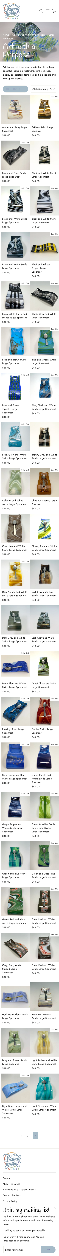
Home (6, 35)
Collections (18, 35)
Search (6, 1178)
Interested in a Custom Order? (19, 1189)
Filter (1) (15, 89)
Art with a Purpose (36, 35)
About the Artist (11, 1184)
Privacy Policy (10, 1201)
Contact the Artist (12, 1195)
